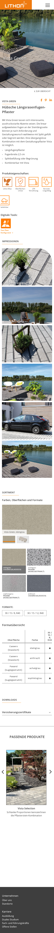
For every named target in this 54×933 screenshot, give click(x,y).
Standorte (7, 903)
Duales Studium (10, 919)
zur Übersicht (43, 91)
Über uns (7, 900)
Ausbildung (8, 915)
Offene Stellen (9, 926)
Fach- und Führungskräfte (15, 923)
